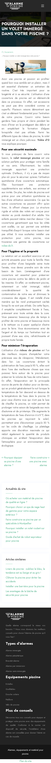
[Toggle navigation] (42, 5)
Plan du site (26, 761)
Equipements (9, 52)
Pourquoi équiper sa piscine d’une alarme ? (13, 461)
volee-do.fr (7, 245)
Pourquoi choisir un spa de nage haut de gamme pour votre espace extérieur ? (25, 510)
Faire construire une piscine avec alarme (38, 461)
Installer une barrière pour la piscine (25, 586)
